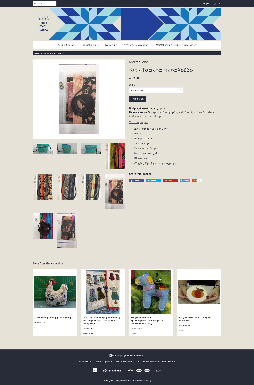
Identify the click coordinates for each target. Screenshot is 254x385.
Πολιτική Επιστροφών (148, 361)
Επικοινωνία (85, 361)
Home (36, 53)
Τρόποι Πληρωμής (103, 361)
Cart (219, 3)
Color (132, 85)
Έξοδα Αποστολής (125, 361)
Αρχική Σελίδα (66, 45)
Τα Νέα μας (112, 45)
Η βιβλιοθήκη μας (90, 45)
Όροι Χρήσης (168, 361)
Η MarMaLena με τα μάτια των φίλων (175, 45)
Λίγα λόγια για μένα (136, 45)
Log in (206, 3)
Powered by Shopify (142, 380)
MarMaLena (125, 380)
